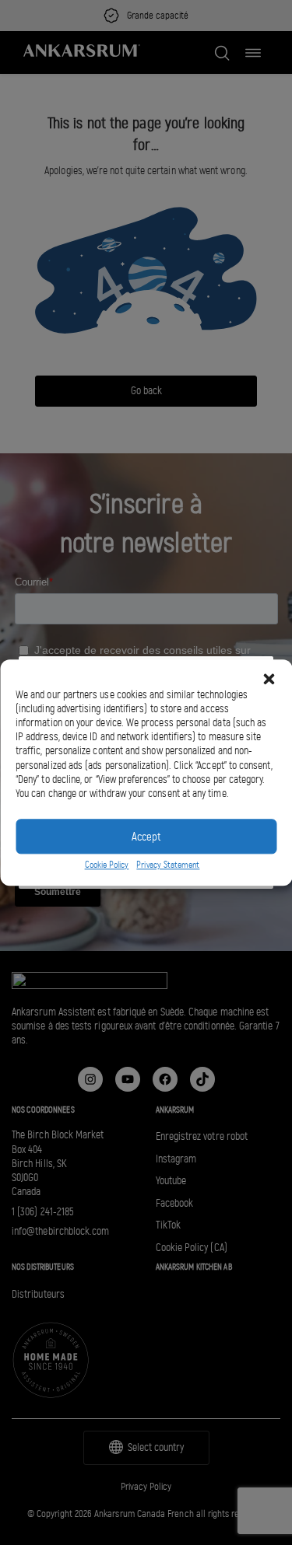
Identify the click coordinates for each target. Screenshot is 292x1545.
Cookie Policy (107, 865)
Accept (146, 837)
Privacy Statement (167, 865)
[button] (268, 679)
